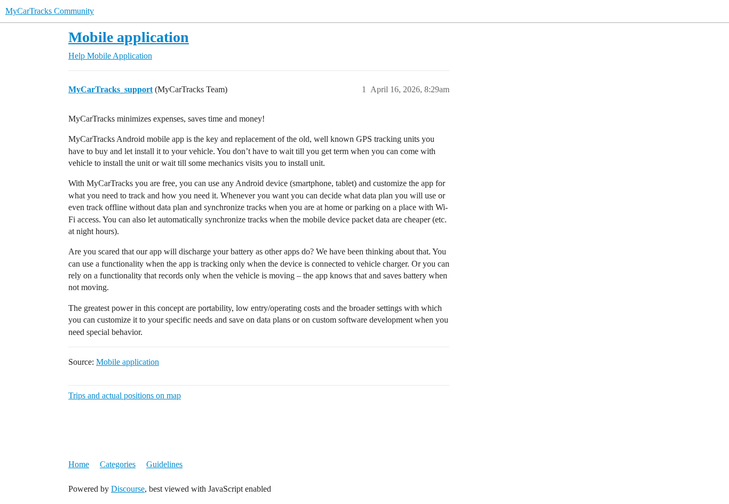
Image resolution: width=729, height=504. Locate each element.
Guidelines (164, 464)
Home (78, 464)
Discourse (128, 488)
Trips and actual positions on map (124, 395)
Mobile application (128, 37)
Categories (118, 464)
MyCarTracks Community (49, 10)
